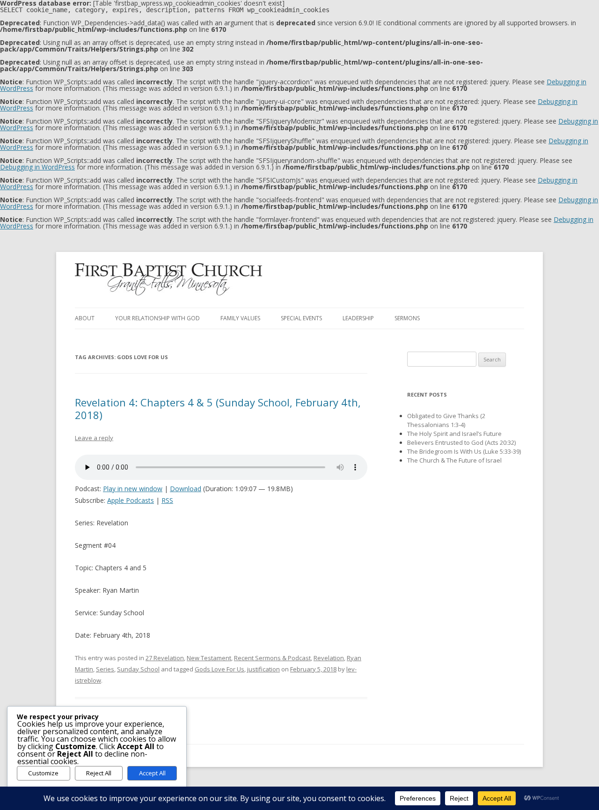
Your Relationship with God (157, 318)
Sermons (407, 318)
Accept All (152, 773)
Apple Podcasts (130, 500)
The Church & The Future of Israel (454, 460)
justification (263, 669)
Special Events (301, 318)
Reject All (98, 773)
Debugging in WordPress (37, 166)
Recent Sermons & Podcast (272, 658)
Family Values (240, 318)
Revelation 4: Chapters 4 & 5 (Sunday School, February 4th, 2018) (218, 408)
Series (105, 669)
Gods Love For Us (219, 669)
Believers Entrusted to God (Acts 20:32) (461, 442)
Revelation (329, 658)
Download (185, 488)
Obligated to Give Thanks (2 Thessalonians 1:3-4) (446, 420)
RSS (167, 500)
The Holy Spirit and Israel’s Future (454, 433)
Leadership (358, 318)
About (85, 318)
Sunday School (138, 669)
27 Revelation (165, 658)
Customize (43, 773)
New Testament (209, 658)
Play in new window (132, 488)
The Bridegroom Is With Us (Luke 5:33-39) (464, 451)
